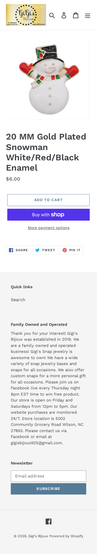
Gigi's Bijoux (38, 536)
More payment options (49, 227)
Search (18, 299)
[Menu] (87, 15)
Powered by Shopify (66, 536)
